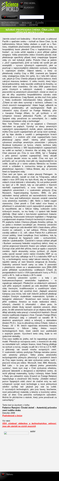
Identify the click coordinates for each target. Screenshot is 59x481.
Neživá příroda (10, 23)
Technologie (9, 25)
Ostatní (33, 25)
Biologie (27, 23)
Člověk (39, 23)
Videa (23, 25)
